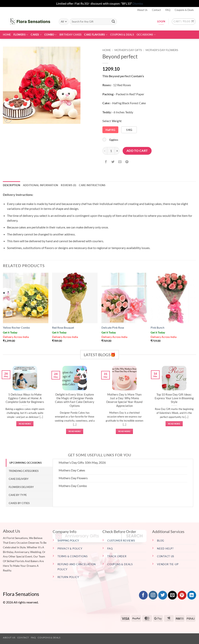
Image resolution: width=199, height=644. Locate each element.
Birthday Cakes (70, 34)
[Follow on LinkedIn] (191, 595)
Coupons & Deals (184, 9)
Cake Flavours (94, 34)
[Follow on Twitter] (162, 595)
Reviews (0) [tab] (68, 185)
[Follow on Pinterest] (182, 595)
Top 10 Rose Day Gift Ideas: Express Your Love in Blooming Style (174, 398)
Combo (49, 34)
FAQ (167, 9)
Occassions (145, 34)
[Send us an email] (172, 595)
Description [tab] (11, 185)
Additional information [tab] (40, 185)
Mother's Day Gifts (128, 50)
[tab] (29, 463)
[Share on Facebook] (106, 162)
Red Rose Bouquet (63, 327)
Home (7, 34)
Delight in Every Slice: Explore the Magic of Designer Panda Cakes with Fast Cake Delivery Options (74, 400)
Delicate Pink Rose (112, 327)
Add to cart (137, 150)
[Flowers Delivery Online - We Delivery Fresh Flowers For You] (28, 21)
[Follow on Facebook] (143, 595)
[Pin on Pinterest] (127, 162)
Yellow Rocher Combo (16, 327)
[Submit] (113, 21)
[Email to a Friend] (120, 162)
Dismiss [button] (138, 3)
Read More (25, 424)
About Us (142, 9)
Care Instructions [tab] (92, 185)
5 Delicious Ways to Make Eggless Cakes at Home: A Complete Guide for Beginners (25, 398)
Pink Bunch (157, 327)
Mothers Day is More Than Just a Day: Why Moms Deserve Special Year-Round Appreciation (124, 400)
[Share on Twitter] (113, 162)
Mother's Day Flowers (162, 50)
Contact (156, 9)
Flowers (19, 34)
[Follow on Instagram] (153, 595)
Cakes (35, 34)
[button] (184, 21)
